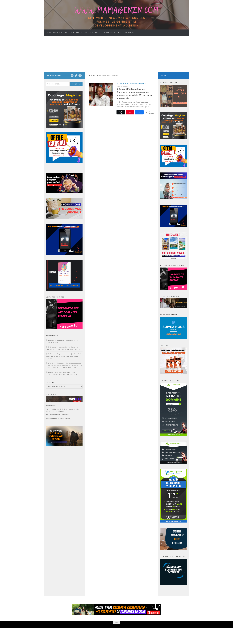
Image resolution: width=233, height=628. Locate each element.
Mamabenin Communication (76, 32)
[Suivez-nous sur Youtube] (79, 75)
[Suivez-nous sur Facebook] (72, 75)
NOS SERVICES (95, 32)
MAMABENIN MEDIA (53, 32)
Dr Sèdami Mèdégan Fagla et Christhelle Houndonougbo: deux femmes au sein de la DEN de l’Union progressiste (134, 93)
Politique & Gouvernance (138, 84)
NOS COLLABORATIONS (126, 32)
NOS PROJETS (108, 32)
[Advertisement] (116, 54)
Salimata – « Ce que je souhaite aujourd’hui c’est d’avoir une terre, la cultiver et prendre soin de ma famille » (63, 356)
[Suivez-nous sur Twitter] (76, 75)
